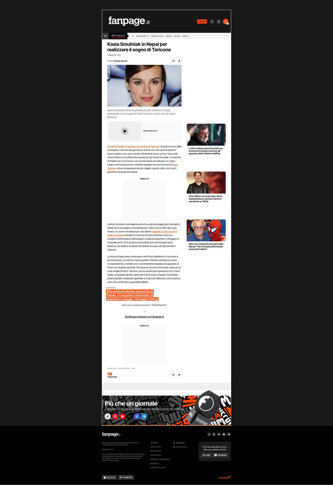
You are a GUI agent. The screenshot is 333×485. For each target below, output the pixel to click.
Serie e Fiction (157, 36)
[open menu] (105, 36)
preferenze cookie (157, 468)
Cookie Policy (155, 455)
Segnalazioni (155, 447)
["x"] (130, 416)
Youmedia (154, 443)
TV (133, 36)
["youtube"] (122, 416)
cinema (169, 36)
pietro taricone (124, 368)
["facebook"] (137, 416)
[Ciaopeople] (224, 478)
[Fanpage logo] (126, 21)
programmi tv (142, 36)
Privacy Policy (156, 451)
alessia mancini (120, 61)
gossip (185, 36)
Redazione (154, 463)
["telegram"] (144, 416)
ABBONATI (202, 21)
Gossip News (112, 368)
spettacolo (118, 35)
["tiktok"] (108, 416)
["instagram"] (115, 416)
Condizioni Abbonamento (160, 459)
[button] (179, 61)
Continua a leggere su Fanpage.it (144, 316)
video (133, 368)
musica (177, 36)
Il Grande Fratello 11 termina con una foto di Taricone (133, 146)
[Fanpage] (111, 434)
